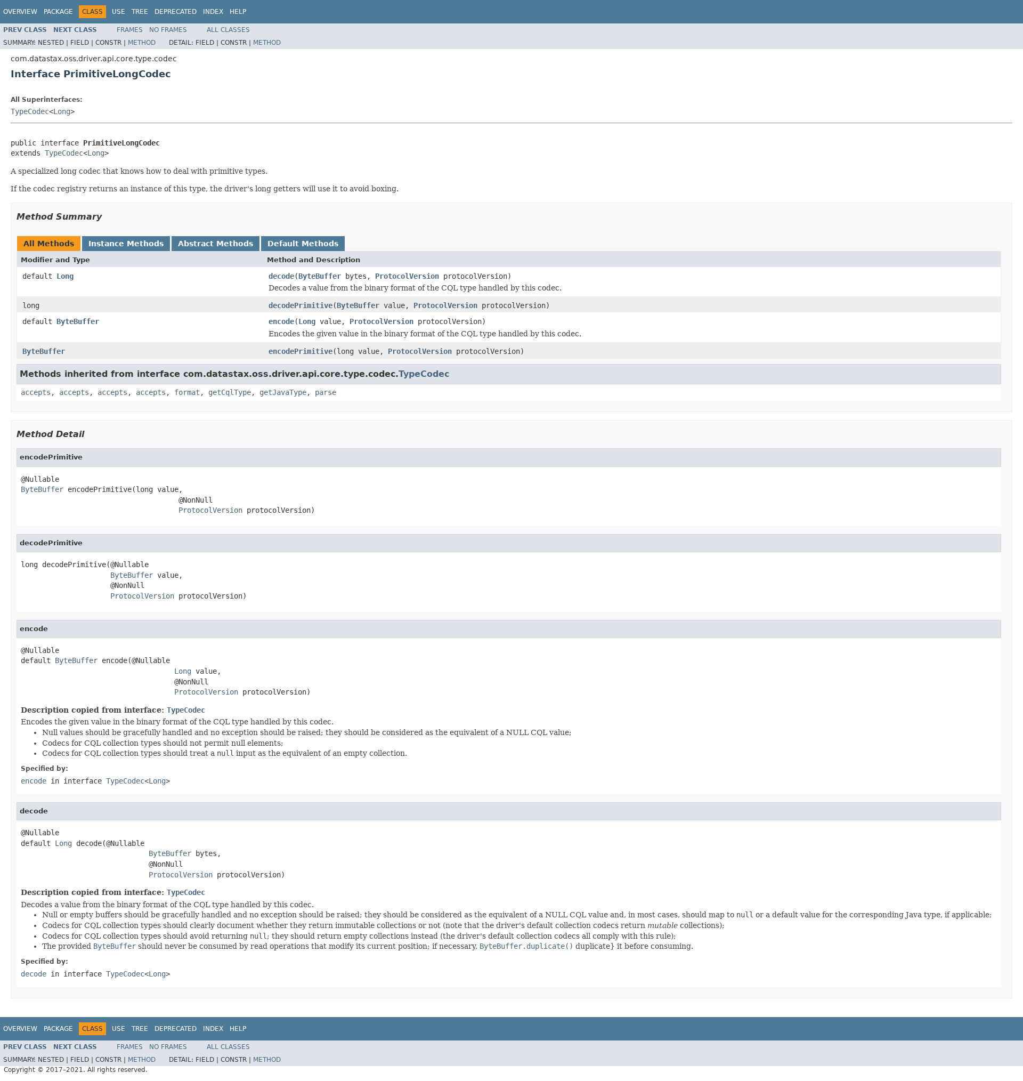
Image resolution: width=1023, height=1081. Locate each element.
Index (213, 11)
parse (325, 392)
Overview (20, 11)
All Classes (228, 30)
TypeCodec (30, 111)
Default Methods (302, 243)
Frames (130, 30)
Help (238, 11)
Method (142, 42)
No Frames (168, 30)
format (187, 392)
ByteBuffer (319, 276)
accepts (36, 392)
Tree (140, 11)
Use (118, 11)
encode (281, 321)
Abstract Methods (215, 243)
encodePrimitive (300, 351)
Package (58, 11)
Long (61, 111)
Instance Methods (126, 243)
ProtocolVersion (407, 276)
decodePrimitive (300, 305)
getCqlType (229, 392)
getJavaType (282, 392)
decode (281, 276)
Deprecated (176, 11)
